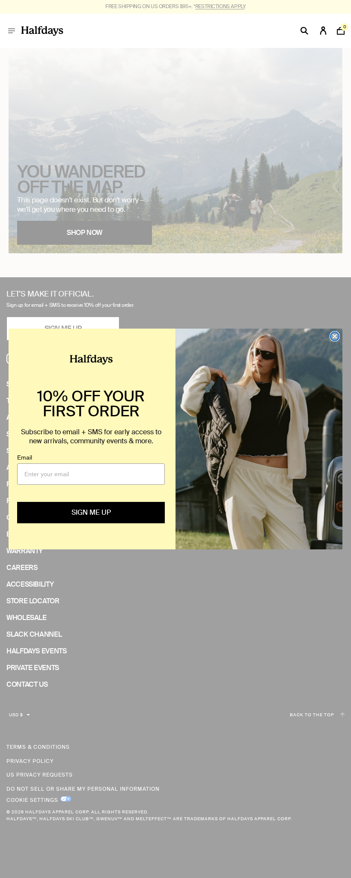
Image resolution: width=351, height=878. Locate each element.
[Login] (323, 31)
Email (24, 457)
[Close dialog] (334, 336)
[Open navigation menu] (11, 31)
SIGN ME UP (91, 512)
